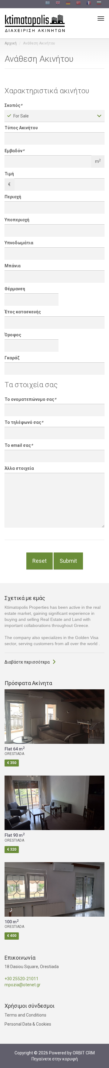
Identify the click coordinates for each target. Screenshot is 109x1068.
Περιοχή (13, 196)
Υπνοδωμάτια (19, 242)
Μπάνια (13, 265)
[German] (68, 4)
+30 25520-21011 (21, 978)
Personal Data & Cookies (28, 1024)
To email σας (19, 445)
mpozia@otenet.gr (23, 984)
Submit (68, 561)
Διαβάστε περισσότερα (27, 662)
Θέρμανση (15, 288)
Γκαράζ (12, 357)
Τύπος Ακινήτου (21, 127)
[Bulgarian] (99, 4)
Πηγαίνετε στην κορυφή (54, 1058)
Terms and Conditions (25, 1015)
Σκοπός (13, 105)
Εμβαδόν (14, 150)
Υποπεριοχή (17, 219)
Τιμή (9, 173)
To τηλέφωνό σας (24, 422)
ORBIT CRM (84, 1052)
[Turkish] (78, 4)
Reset (39, 561)
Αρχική (11, 43)
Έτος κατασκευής (23, 311)
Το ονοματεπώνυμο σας (30, 399)
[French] (88, 4)
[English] (57, 4)
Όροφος (13, 334)
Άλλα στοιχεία (19, 468)
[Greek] (47, 4)
